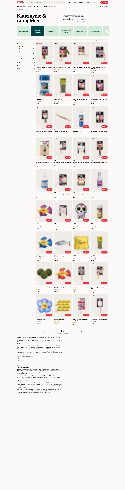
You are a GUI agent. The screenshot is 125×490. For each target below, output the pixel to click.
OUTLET (51, 6)
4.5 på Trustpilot (88, 2)
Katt (21, 6)
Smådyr (24, 6)
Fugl (28, 6)
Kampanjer (45, 6)
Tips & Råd (101, 6)
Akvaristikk (35, 6)
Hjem (17, 9)
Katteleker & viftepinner (25, 9)
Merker (55, 6)
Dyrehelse (40, 6)
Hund (18, 6)
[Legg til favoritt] (38, 63)
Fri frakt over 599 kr (72, 2)
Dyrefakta (106, 6)
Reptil (31, 6)
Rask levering (80, 2)
